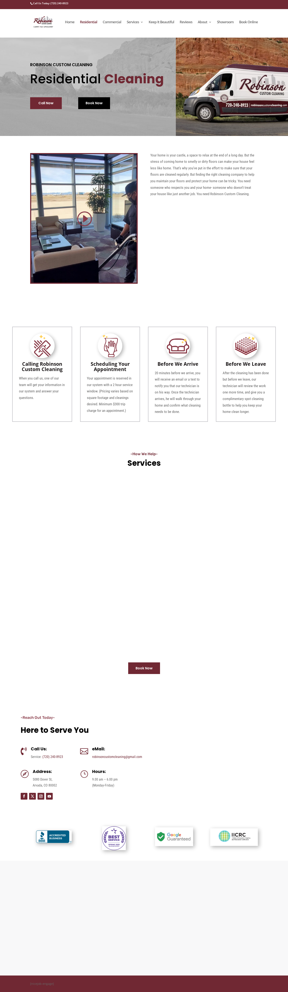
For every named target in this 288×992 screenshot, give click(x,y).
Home (69, 22)
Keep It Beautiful (161, 22)
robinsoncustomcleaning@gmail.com (117, 757)
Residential (88, 22)
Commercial (112, 22)
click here (234, 922)
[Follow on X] (32, 796)
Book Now (94, 103)
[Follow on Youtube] (49, 796)
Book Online (248, 22)
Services (133, 22)
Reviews (186, 22)
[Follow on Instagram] (41, 796)
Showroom (225, 22)
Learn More (46, 548)
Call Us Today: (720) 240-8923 (50, 3)
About (202, 22)
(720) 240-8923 (52, 757)
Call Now (46, 103)
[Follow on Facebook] (24, 796)
